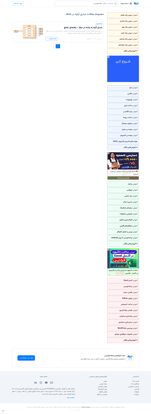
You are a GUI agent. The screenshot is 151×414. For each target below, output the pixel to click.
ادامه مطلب (52, 39)
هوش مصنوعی (102, 386)
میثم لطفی (89, 39)
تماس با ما (135, 381)
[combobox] (85, 3)
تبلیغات (136, 392)
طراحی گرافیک (103, 392)
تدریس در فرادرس (133, 386)
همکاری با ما (135, 384)
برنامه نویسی (98, 24)
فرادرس (137, 389)
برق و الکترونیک (102, 389)
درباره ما (136, 394)
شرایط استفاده (85, 407)
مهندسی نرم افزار (102, 394)
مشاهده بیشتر (71, 398)
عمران (105, 381)
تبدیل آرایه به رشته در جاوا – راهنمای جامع (83, 27)
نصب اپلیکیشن (25, 358)
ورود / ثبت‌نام (18, 3)
